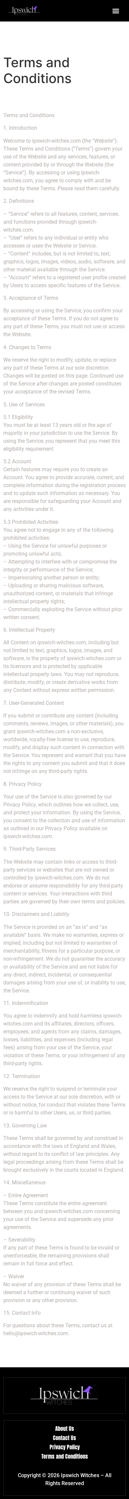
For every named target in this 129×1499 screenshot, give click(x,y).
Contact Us (64, 1438)
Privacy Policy (65, 1447)
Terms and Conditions (64, 1456)
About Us (64, 1428)
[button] (115, 10)
